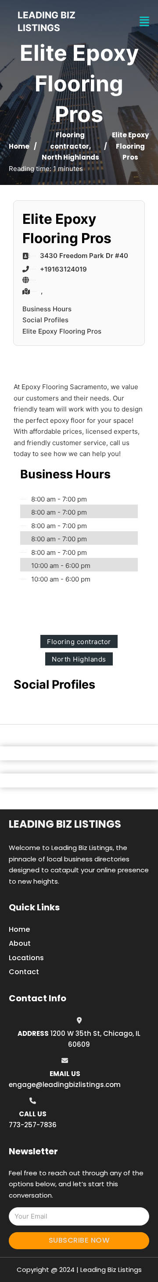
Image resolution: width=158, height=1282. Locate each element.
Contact (24, 972)
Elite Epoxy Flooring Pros (61, 331)
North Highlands (70, 157)
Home (19, 146)
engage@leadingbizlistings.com (65, 1084)
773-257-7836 (33, 1124)
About (20, 943)
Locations (26, 958)
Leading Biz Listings (65, 824)
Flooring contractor (79, 642)
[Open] (144, 21)
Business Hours (47, 309)
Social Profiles (45, 320)
